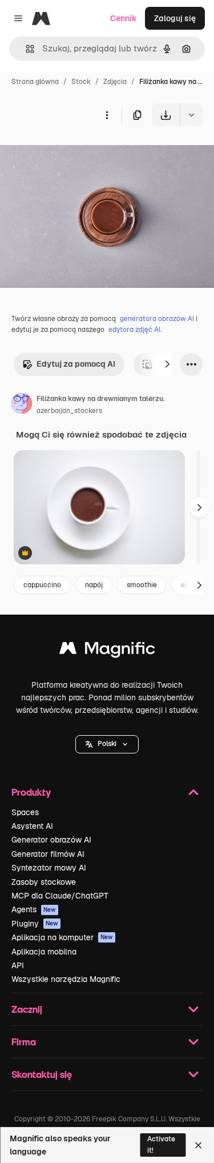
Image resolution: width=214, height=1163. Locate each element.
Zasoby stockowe (43, 882)
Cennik (123, 18)
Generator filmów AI (47, 854)
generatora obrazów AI (157, 318)
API (17, 965)
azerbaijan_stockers (69, 410)
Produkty (31, 792)
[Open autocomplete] (25, 49)
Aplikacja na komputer (62, 937)
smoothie (142, 584)
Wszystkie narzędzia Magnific (65, 979)
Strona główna (35, 81)
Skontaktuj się (41, 1074)
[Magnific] (107, 651)
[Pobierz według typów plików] (191, 114)
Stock (81, 81)
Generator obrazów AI (51, 840)
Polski (107, 743)
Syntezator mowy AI (48, 868)
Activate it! (161, 1144)
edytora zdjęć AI (134, 329)
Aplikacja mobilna (43, 952)
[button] (107, 744)
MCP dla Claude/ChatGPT (59, 896)
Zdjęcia (115, 81)
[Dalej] (167, 364)
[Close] (198, 1145)
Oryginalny (78, 152)
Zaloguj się (175, 18)
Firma (23, 1042)
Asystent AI (32, 826)
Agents (33, 909)
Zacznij (26, 1009)
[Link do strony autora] (21, 405)
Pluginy (34, 924)
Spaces (25, 812)
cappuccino (42, 584)
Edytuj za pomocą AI (76, 364)
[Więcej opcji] (106, 114)
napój (94, 584)
